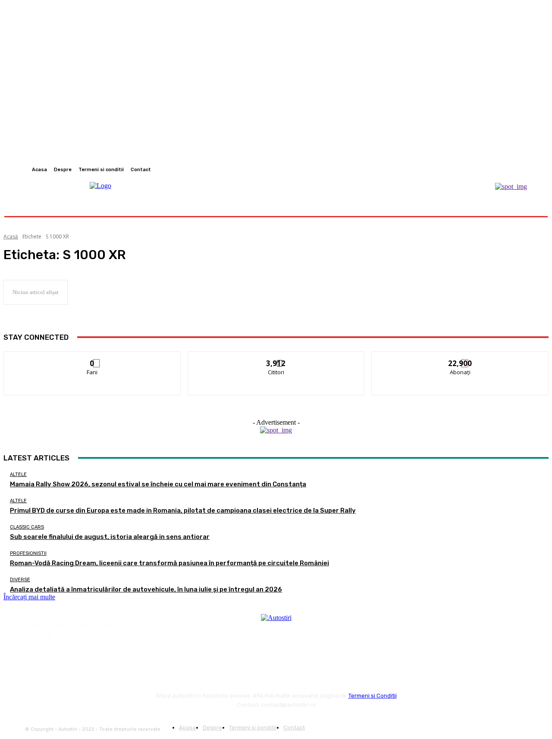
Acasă (10, 236)
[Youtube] (532, 169)
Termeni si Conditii (372, 695)
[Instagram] (511, 169)
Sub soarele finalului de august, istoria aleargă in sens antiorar (110, 537)
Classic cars (27, 527)
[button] (527, 205)
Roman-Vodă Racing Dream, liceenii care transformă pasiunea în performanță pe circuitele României (169, 563)
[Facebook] (501, 169)
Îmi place (92, 358)
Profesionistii (28, 553)
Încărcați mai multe (29, 597)
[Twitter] (522, 169)
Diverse (20, 579)
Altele (18, 474)
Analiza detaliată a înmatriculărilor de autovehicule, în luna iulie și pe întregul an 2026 (146, 589)
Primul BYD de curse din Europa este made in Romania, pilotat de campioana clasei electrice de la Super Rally (183, 510)
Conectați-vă (276, 358)
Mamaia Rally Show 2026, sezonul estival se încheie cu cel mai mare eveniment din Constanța (158, 484)
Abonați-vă (460, 358)
